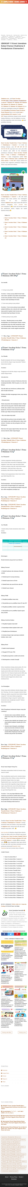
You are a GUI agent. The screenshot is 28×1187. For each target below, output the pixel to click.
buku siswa (6, 836)
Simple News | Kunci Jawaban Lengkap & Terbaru (16, 1184)
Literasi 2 (10, 1161)
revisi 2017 (13, 160)
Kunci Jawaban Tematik (12, 820)
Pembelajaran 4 (16, 1154)
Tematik (23, 1139)
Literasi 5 (18, 1164)
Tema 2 (21, 1156)
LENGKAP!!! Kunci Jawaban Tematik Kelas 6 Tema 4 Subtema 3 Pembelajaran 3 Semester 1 (13, 499)
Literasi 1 (4, 1161)
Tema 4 (13, 1159)
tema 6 (8, 1156)
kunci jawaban (4, 832)
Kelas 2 (17, 1139)
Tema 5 (8, 1159)
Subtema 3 (4, 822)
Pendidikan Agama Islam (8, 1164)
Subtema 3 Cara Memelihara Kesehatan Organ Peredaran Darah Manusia (13, 110)
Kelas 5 (20, 820)
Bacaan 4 (4, 1168)
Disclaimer (14, 1179)
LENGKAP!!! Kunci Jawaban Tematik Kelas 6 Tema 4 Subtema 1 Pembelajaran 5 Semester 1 (13, 746)
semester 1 (4, 102)
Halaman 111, (14, 104)
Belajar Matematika (20, 1168)
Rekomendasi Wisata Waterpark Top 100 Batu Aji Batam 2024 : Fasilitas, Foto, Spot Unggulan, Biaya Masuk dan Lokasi (14, 1128)
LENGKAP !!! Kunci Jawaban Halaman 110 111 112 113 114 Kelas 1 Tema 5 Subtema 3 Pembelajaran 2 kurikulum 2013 (6, 979)
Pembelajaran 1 (6, 1151)
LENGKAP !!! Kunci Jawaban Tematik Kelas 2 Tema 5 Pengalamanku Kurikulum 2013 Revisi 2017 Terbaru (13, 1107)
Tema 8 (3, 1159)
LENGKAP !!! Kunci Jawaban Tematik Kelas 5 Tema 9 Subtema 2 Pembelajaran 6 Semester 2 (7, 956)
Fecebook (4, 1070)
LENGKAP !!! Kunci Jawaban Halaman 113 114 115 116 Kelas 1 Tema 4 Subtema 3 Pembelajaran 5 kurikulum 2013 (20, 1022)
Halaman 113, (6, 106)
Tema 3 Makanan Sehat (11, 158)
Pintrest (4, 1076)
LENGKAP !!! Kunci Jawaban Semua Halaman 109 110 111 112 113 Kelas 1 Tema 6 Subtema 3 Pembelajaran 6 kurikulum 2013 (20, 976)
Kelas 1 (10, 1142)
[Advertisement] (14, 19)
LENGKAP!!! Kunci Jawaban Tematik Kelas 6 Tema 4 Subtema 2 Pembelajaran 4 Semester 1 (13, 506)
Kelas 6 (10, 1147)
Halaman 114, (14, 106)
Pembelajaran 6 (6, 1154)
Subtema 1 (4, 1142)
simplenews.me (9, 202)
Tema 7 (18, 1159)
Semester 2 (12, 1137)
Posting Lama (22, 1032)
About (6, 1177)
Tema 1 (3, 1156)
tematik (14, 112)
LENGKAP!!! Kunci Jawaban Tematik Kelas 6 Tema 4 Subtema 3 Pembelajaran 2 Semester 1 (13, 440)
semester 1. (9, 840)
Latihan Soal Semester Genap (10, 1171)
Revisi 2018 (11, 1144)
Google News (5, 1073)
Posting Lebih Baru (6, 1032)
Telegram (4, 1079)
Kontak (21, 1177)
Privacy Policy (13, 1177)
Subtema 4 (22, 1147)
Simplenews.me (5, 98)
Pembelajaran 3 (12, 822)
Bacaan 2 (17, 1166)
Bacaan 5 (10, 1168)
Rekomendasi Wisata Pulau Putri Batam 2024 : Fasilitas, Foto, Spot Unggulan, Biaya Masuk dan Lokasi (13, 1117)
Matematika (15, 1156)
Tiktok (3, 1081)
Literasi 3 (17, 1161)
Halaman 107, (11, 102)
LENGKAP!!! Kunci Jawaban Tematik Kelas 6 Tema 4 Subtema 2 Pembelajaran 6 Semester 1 (13, 811)
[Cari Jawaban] (26, 1)
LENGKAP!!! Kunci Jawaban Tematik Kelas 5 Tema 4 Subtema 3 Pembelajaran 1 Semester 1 (13, 338)
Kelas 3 (16, 1147)
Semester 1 (18, 822)
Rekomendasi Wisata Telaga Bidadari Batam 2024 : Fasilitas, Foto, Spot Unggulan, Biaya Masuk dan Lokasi (13, 1123)
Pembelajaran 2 (16, 1151)
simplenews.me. (6, 826)
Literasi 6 (4, 1166)
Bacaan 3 (23, 1166)
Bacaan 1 (10, 1166)
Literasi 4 (23, 1161)
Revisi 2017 (4, 1147)
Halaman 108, (18, 102)
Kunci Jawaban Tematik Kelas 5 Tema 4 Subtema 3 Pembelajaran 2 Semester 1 (14, 154)
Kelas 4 (17, 1144)
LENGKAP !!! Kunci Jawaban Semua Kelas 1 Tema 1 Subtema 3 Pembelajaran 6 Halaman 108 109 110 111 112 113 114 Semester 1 (7, 1003)
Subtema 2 (16, 1142)
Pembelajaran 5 (16, 1149)
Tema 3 (23, 1154)
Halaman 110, (7, 104)
